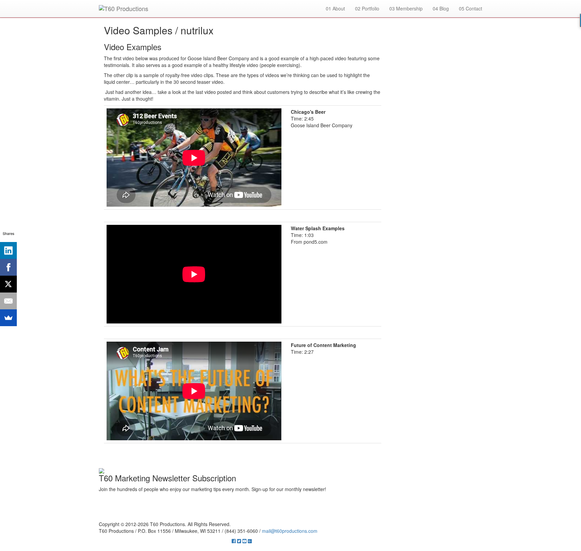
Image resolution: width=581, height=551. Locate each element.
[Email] (8, 300)
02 (367, 8)
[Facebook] (8, 267)
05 (470, 8)
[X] (8, 284)
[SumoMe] (8, 317)
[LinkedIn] (8, 250)
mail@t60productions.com (289, 530)
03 (406, 8)
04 (441, 8)
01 (335, 8)
